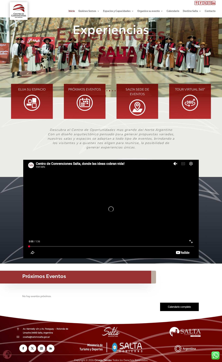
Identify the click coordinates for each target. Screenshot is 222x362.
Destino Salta (190, 11)
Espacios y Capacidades (117, 11)
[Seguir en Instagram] (41, 348)
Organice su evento (148, 11)
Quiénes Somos (87, 11)
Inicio (72, 11)
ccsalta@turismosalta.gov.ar (36, 337)
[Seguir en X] (32, 348)
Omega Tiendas (103, 360)
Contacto (210, 11)
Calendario (173, 11)
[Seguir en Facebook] (23, 348)
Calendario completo (179, 306)
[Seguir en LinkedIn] (50, 348)
